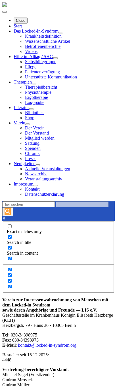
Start (18, 26)
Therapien (23, 82)
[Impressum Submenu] (35, 185)
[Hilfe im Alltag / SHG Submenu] (55, 58)
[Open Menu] (4, 12)
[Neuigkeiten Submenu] (37, 165)
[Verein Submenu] (27, 124)
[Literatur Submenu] (31, 109)
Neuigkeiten (24, 163)
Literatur (21, 107)
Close (20, 20)
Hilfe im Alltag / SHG (33, 56)
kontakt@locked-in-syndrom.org (47, 345)
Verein (19, 122)
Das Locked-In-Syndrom (36, 31)
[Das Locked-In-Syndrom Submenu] (60, 32)
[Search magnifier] (7, 211)
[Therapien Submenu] (34, 83)
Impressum (23, 184)
